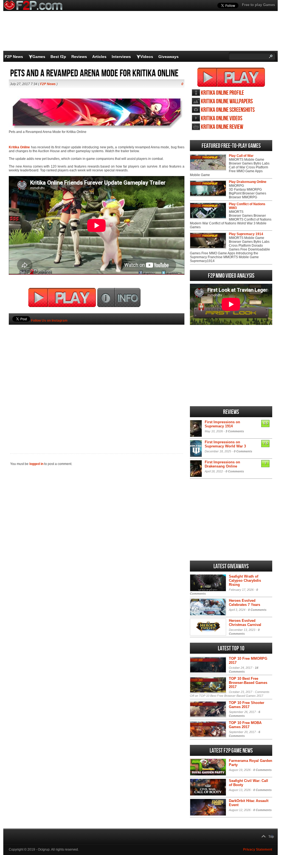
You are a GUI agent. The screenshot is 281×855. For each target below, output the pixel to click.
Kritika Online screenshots (228, 110)
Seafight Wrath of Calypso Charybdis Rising (245, 580)
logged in (36, 464)
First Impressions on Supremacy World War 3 (225, 444)
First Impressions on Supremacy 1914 (222, 424)
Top (271, 837)
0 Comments (243, 451)
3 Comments (235, 431)
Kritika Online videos (221, 118)
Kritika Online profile (222, 93)
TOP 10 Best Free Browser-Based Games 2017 (248, 682)
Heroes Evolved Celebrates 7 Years (244, 602)
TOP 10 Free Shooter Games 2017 (246, 705)
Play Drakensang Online (247, 182)
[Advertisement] (96, 380)
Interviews (121, 56)
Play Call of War (241, 156)
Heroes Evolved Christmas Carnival (245, 623)
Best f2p (58, 56)
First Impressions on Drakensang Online (222, 464)
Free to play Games (258, 5)
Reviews (79, 56)
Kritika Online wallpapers (227, 101)
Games (38, 56)
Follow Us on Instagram (49, 320)
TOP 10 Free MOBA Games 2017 (245, 725)
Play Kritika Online (231, 77)
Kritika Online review (222, 127)
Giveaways (168, 56)
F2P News (14, 56)
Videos (146, 56)
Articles (99, 56)
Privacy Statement (257, 849)
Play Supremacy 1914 (246, 234)
